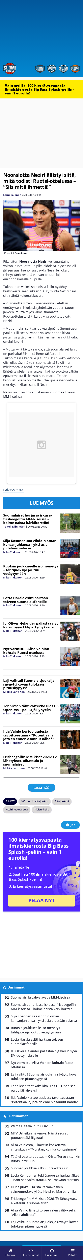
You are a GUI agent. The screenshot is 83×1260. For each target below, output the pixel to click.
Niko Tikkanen (13, 552)
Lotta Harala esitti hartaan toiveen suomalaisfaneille (25, 600)
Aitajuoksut (62, 801)
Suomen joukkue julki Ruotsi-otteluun (39, 1168)
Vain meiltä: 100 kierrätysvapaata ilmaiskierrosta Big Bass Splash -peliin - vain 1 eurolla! (39, 89)
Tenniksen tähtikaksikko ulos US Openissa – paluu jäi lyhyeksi (30, 708)
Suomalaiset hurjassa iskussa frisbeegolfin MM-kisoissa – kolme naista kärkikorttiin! (27, 519)
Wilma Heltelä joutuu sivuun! (32, 1126)
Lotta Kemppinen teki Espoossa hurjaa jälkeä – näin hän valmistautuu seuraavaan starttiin (45, 1177)
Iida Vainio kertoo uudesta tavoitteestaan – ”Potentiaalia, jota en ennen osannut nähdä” (29, 735)
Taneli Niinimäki (14, 526)
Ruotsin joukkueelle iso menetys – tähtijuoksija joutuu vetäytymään (30, 570)
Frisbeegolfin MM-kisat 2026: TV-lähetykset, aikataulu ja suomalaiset (30, 761)
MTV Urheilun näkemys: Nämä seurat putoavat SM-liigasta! (39, 1135)
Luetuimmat (17, 1116)
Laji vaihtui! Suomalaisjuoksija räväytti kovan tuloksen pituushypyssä (28, 684)
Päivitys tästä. (13, 490)
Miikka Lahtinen (14, 692)
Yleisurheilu (41, 809)
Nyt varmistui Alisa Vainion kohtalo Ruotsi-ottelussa (26, 650)
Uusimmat (16, 987)
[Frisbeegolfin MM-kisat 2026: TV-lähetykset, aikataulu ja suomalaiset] (70, 764)
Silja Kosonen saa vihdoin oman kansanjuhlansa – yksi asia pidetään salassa (29, 544)
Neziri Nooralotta (17, 809)
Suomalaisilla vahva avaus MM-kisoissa (40, 997)
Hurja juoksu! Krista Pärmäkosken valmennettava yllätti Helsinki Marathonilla (43, 1189)
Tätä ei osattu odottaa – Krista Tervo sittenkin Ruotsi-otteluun (45, 1158)
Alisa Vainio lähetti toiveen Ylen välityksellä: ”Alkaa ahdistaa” (43, 1212)
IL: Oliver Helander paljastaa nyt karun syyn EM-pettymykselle (30, 625)
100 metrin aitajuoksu (34, 801)
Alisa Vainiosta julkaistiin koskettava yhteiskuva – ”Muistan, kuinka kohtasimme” (44, 1147)
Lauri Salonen (12, 195)
